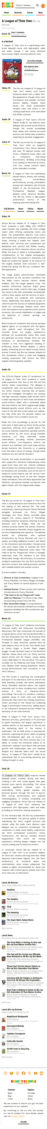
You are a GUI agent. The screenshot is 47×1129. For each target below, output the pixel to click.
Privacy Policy (18, 1116)
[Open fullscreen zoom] (19, 62)
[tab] (9, 210)
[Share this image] (15, 62)
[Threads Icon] (17, 1073)
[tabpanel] (23, 546)
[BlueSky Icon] (11, 1073)
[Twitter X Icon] (29, 1073)
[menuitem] (27, 5)
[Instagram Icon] (5, 1073)
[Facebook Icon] (23, 1073)
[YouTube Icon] (35, 1073)
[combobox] (25, 5)
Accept (23, 1121)
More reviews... (8, 928)
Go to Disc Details (34, 61)
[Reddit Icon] (41, 1073)
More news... (7, 1002)
